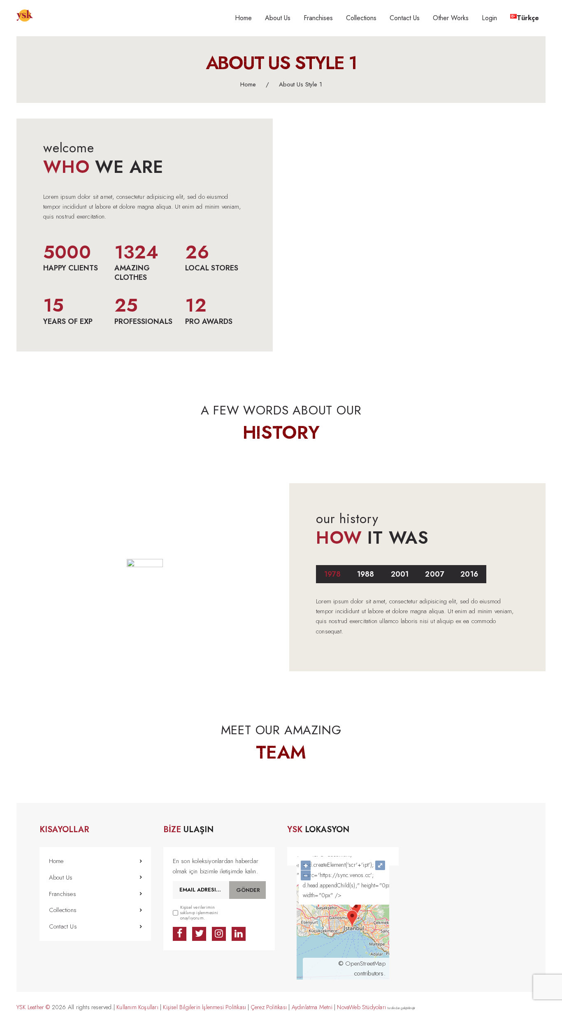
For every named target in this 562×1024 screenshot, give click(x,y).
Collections (63, 910)
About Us (61, 877)
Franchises (62, 893)
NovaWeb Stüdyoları (361, 1007)
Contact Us (63, 926)
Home (248, 84)
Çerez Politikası (269, 1007)
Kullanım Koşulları (137, 1007)
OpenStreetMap (365, 963)
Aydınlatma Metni (312, 1007)
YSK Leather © (33, 1007)
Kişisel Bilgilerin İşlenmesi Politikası (205, 1007)
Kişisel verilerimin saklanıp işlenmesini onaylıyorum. (199, 913)
